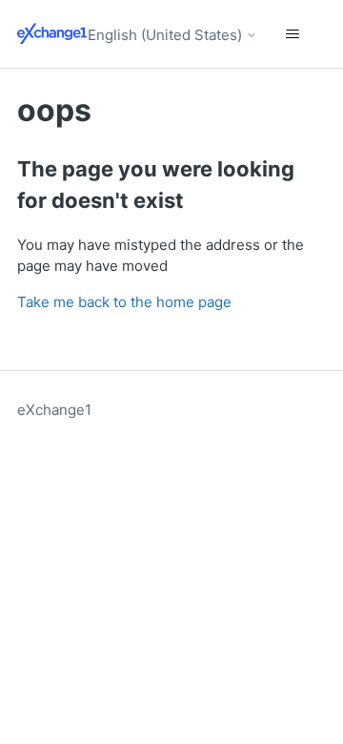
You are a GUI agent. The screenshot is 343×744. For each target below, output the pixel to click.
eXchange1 (54, 410)
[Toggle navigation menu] (292, 34)
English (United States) (167, 35)
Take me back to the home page (124, 302)
